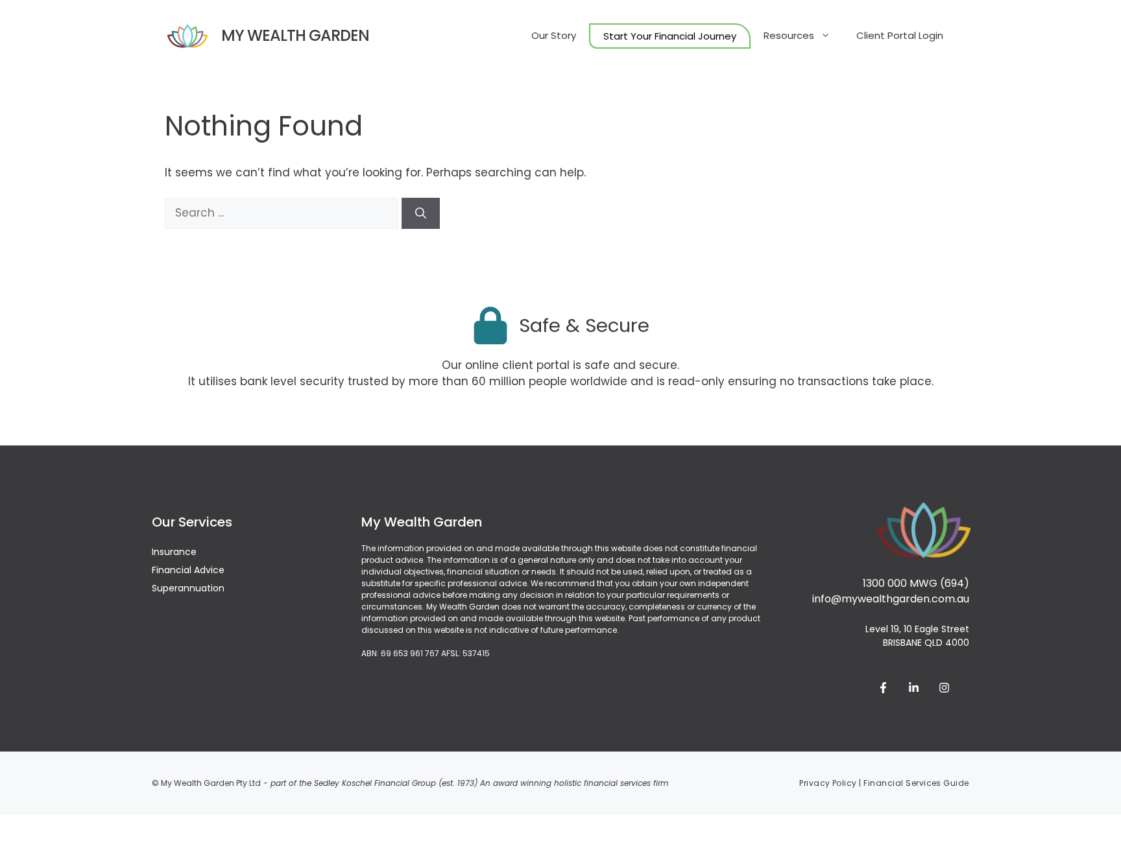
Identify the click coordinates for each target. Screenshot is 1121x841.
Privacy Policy (828, 782)
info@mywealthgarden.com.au (890, 598)
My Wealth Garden (295, 35)
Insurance (174, 551)
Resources (789, 35)
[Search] (421, 213)
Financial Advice (188, 569)
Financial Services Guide (916, 782)
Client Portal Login (899, 35)
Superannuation (188, 588)
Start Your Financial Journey (669, 36)
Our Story (553, 35)
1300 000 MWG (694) (916, 583)
